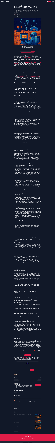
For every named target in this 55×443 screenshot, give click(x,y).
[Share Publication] (46, 1)
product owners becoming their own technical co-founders (28, 76)
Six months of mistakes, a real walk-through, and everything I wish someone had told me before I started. (24, 415)
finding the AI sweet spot (27, 108)
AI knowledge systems (23, 132)
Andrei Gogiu (22, 164)
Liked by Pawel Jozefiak (18, 400)
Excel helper (19, 83)
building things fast (32, 266)
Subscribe (48, 1)
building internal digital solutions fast (28, 143)
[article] (27, 416)
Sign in (53, 1)
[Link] (12, 88)
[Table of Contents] (0, 221)
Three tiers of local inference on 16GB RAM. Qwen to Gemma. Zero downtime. (24, 427)
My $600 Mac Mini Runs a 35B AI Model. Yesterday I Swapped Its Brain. (24, 426)
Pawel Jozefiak (17, 422)
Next (38, 380)
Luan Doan (17, 399)
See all (15, 431)
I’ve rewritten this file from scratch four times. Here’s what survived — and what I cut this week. (23, 421)
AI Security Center (28, 57)
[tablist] (17, 393)
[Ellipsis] (40, 399)
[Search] (44, 1)
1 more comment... (16, 408)
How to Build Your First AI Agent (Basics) (22, 414)
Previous (17, 380)
